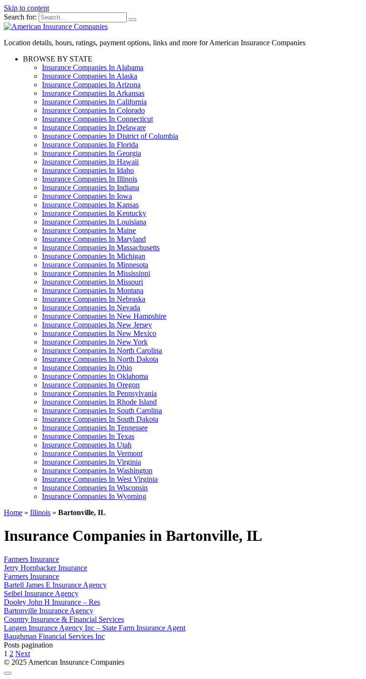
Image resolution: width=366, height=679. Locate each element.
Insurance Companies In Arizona (91, 85)
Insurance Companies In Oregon (91, 385)
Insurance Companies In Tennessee (95, 428)
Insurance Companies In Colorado (93, 110)
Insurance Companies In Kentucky (94, 213)
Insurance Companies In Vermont (92, 453)
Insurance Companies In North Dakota (100, 359)
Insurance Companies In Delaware (94, 127)
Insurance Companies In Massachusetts (101, 247)
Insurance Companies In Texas (88, 436)
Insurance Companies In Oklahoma (95, 376)
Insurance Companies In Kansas (90, 205)
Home (13, 512)
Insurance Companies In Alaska (89, 76)
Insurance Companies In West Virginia (100, 479)
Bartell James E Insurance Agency (55, 585)
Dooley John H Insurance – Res (52, 602)
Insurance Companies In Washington (97, 470)
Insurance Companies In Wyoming (94, 496)
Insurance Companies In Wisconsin (95, 488)
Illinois (40, 512)
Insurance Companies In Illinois (89, 179)
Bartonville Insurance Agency (48, 611)
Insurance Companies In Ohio (87, 368)
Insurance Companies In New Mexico (99, 333)
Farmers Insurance (31, 559)
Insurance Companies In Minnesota (95, 265)
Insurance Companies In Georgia (91, 153)
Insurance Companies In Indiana (90, 187)
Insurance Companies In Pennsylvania (99, 393)
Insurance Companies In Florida (90, 145)
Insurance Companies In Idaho (88, 170)
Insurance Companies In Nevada (91, 308)
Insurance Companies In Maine (89, 230)
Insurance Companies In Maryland (94, 239)
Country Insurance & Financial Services (64, 619)
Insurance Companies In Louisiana (94, 222)
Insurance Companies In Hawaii (90, 162)
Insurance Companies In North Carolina (102, 350)
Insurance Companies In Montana (92, 290)
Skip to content (26, 8)
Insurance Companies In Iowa (87, 196)
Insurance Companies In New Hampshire (104, 316)
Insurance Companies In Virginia (91, 462)
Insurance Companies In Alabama (92, 67)
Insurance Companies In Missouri (92, 282)
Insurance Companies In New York (95, 342)
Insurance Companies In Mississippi (96, 273)
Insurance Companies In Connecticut (97, 119)
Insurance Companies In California (94, 102)
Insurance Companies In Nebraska (93, 299)
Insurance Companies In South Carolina (102, 410)
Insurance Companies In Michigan (93, 256)
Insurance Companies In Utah (87, 445)
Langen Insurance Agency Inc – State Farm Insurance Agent (94, 628)
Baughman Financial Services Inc (54, 636)
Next (22, 653)
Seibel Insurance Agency (41, 593)
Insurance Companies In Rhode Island (99, 402)
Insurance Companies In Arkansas (93, 93)
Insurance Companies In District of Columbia (110, 136)
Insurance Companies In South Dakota (100, 419)
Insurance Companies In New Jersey (97, 325)
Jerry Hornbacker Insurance (45, 568)
